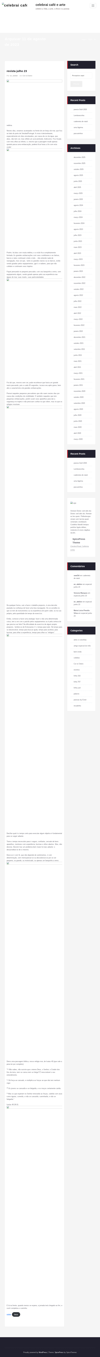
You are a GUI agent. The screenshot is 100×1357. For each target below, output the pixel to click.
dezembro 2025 (79, 157)
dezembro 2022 (79, 277)
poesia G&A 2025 (80, 109)
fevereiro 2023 (79, 265)
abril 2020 (77, 433)
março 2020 (78, 439)
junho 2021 (78, 355)
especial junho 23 (80, 596)
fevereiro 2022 (79, 325)
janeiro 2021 (78, 385)
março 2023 (78, 259)
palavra (76, 694)
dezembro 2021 (79, 337)
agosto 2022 (78, 295)
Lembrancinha (79, 115)
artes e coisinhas (80, 640)
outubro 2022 (78, 289)
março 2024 (78, 217)
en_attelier (14, 76)
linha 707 (77, 682)
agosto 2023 (78, 229)
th (95, 39)
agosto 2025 (78, 175)
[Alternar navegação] (93, 5)
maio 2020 (78, 427)
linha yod (77, 688)
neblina (9, 1314)
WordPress (43, 1352)
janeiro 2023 (78, 271)
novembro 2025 (79, 163)
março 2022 (78, 319)
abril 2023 (77, 253)
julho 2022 (77, 301)
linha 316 (77, 676)
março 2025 (78, 193)
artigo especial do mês (82, 646)
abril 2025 (77, 187)
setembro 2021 (79, 349)
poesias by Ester (80, 700)
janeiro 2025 (78, 199)
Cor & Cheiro (27, 76)
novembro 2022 (79, 283)
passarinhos (78, 133)
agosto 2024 (78, 205)
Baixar (16, 1314)
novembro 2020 (79, 391)
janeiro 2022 (78, 331)
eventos (77, 670)
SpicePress (59, 1352)
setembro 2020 (79, 403)
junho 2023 (78, 241)
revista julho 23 (17, 70)
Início (84, 39)
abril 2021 (77, 367)
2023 (90, 39)
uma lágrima (78, 127)
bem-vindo (78, 652)
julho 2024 (77, 211)
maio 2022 (78, 307)
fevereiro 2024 (79, 223)
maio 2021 (78, 361)
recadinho (77, 706)
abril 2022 (77, 313)
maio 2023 (78, 247)
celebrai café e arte (50, 5)
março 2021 (78, 373)
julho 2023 (77, 235)
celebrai (77, 658)
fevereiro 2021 (79, 379)
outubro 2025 (78, 169)
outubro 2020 (78, 397)
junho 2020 (78, 421)
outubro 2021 (78, 343)
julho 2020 (77, 415)
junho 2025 (78, 181)
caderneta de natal (81, 121)
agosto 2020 (78, 409)
